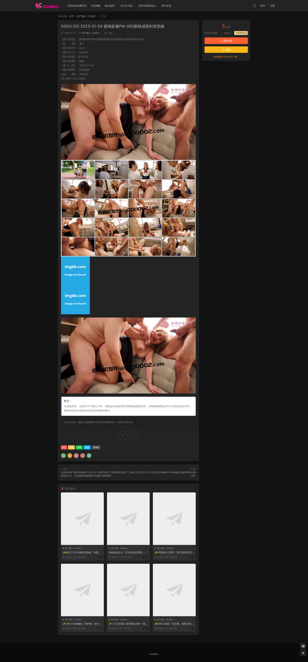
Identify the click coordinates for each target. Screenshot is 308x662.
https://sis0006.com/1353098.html (96, 422)
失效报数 (96, 5)
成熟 (79, 447)
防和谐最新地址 (147, 5)
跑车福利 (109, 5)
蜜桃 (87, 447)
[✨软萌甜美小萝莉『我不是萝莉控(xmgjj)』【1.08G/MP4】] (174, 518)
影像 (71, 447)
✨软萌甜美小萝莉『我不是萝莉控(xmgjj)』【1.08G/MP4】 (173, 552)
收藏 (227, 49)
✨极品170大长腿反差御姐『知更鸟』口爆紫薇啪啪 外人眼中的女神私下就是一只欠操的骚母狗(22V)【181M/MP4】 (82, 552)
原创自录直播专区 (77, 5)
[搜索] (254, 5)
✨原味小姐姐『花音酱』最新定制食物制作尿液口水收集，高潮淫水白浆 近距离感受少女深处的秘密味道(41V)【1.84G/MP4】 (174, 623)
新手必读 (166, 5)
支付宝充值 (126, 5)
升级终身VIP (241, 33)
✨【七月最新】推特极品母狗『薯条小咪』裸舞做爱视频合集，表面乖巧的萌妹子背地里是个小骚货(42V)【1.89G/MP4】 (128, 623)
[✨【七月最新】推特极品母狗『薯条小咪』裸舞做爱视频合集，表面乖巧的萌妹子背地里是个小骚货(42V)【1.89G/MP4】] (128, 590)
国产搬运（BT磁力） (91, 33)
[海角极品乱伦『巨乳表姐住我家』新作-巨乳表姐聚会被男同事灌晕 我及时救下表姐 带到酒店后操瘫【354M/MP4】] (128, 518)
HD (64, 447)
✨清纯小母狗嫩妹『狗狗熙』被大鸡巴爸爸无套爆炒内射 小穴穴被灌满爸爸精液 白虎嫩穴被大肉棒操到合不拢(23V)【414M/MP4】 (82, 623)
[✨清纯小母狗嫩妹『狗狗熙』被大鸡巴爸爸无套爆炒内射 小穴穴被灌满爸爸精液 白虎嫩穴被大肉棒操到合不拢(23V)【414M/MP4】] (82, 590)
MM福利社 (154, 654)
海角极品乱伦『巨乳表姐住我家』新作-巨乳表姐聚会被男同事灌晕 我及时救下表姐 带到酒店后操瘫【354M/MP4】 (128, 552)
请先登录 (227, 40)
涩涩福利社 (47, 5)
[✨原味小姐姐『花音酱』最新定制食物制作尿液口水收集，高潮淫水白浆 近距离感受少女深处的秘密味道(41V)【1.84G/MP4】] (174, 590)
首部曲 (96, 447)
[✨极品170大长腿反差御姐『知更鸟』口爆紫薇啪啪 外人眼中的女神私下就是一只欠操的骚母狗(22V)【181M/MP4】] (82, 518)
